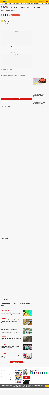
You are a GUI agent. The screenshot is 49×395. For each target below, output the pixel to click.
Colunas (24, 3)
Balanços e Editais (10, 375)
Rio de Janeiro (12, 3)
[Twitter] (34, 373)
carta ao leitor (4, 101)
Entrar (27, 1)
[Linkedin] (44, 373)
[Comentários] (9, 15)
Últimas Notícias (7, 3)
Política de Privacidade (10, 379)
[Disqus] (16, 254)
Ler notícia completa (16, 98)
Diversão (17, 3)
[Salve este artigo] (7, 15)
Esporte (21, 3)
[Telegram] (40, 373)
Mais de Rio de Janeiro (16, 362)
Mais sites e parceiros (10, 372)
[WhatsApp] (30, 373)
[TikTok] (42, 373)
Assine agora (26, 377)
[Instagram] (36, 373)
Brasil (32, 3)
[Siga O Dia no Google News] (15, 15)
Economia (28, 3)
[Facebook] (32, 373)
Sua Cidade (41, 3)
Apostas (45, 3)
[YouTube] (38, 373)
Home (2, 3)
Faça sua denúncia (41, 1)
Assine (46, 1)
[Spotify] (46, 373)
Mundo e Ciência (36, 3)
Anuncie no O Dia (35, 1)
